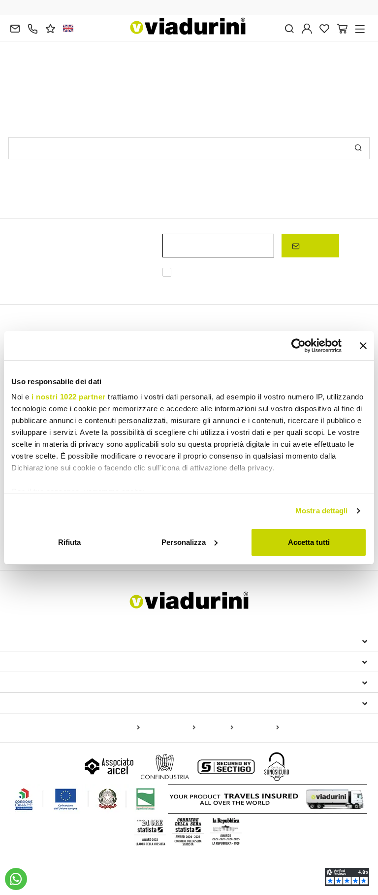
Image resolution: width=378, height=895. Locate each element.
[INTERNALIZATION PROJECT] (85, 799)
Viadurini (29, 661)
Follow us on (38, 703)
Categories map (169, 727)
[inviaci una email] (15, 28)
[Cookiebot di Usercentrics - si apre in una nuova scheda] (298, 345)
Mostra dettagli (321, 510)
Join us (314, 245)
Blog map (216, 727)
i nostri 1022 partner (69, 397)
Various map (258, 727)
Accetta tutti (309, 542)
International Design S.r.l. (68, 640)
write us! (137, 75)
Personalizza (183, 542)
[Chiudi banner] (363, 345)
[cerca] (289, 28)
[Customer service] (33, 28)
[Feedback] (50, 28)
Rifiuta (69, 542)
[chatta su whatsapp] (16, 879)
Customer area (41, 682)
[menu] (360, 28)
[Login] (307, 28)
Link (201, 284)
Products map (116, 727)
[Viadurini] (188, 26)
